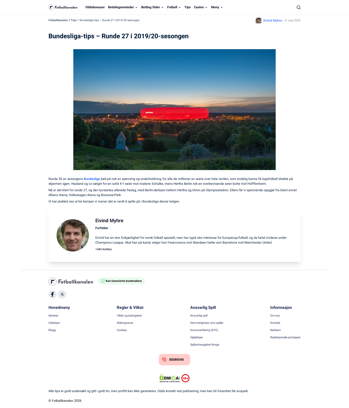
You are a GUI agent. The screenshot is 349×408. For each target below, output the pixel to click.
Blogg (52, 330)
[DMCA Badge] (170, 378)
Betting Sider (150, 7)
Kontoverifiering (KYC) (204, 330)
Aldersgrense (125, 323)
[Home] (73, 281)
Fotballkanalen (58, 20)
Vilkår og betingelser (129, 316)
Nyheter (53, 316)
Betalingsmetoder (121, 7)
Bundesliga (92, 178)
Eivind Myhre (272, 20)
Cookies (122, 330)
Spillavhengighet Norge (204, 345)
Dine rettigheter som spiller (206, 323)
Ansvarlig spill (198, 316)
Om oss (275, 316)
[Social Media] (52, 294)
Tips (187, 7)
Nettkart (275, 330)
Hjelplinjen (196, 337)
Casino (199, 7)
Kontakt (275, 323)
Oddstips (54, 323)
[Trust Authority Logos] (185, 378)
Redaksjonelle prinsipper (285, 337)
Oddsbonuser (95, 7)
